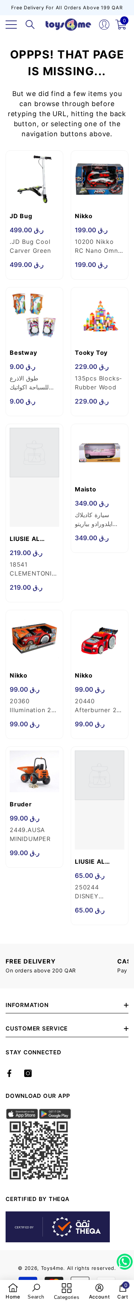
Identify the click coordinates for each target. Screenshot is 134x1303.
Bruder (21, 804)
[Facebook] (9, 1073)
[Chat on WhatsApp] (124, 1259)
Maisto (85, 489)
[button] (30, 24)
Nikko (84, 216)
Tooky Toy (91, 352)
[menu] (11, 24)
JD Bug (21, 216)
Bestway (23, 352)
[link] (13, 1291)
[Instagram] (28, 1073)
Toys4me (52, 1268)
